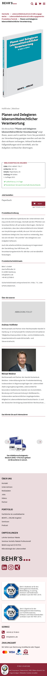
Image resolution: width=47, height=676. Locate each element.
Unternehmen (7, 487)
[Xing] (17, 567)
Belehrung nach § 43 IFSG (11, 545)
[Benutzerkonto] (36, 3)
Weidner (16, 108)
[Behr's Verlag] (9, 3)
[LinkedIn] (4, 567)
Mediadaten (6, 491)
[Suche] (32, 3)
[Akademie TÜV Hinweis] (23, 612)
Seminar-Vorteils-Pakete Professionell (16, 541)
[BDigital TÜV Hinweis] (23, 590)
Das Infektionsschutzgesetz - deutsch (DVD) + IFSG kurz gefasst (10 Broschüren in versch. (17, 457)
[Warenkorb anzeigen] (40, 3)
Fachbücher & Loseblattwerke (13, 514)
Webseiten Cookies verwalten (29, 673)
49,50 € (40, 204)
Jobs (3, 494)
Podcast (5, 525)
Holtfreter (6, 108)
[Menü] (44, 3)
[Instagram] (10, 567)
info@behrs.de (7, 274)
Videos (4, 498)
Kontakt (5, 483)
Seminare (5, 521)
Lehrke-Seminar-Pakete (11, 537)
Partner (4, 502)
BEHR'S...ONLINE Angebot (11, 518)
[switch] (5, 672)
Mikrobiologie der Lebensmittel (14, 548)
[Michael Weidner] (19, 360)
